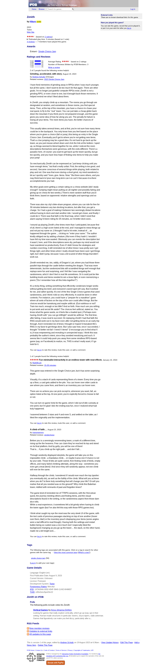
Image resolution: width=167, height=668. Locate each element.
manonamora (38, 432)
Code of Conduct (49, 650)
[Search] (73, 9)
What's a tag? (84, 552)
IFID (32, 589)
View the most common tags (65, 552)
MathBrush (36, 363)
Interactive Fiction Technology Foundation (75, 654)
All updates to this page (40, 634)
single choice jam (38, 558)
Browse (41, 9)
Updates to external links (40, 631)
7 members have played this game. (52, 42)
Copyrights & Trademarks (82, 650)
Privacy (70, 650)
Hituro (33, 21)
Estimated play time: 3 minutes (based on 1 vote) (49, 39)
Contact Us (39, 650)
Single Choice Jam (47, 51)
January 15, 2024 (110, 360)
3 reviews (31, 42)
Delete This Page (45, 645)
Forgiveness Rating (38, 586)
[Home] (83, 3)
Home (34, 9)
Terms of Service (61, 650)
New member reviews (39, 628)
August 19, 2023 (69, 74)
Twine (52, 584)
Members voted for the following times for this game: (52, 39)
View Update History (110, 642)
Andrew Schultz (38, 77)
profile (39, 22)
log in (129, 28)
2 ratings (48, 37)
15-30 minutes (50, 365)
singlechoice (49, 435)
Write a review (54, 67)
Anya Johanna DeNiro (61, 610)
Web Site (30, 32)
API (92, 650)
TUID (32, 592)
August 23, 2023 (54, 430)
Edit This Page (126, 642)
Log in (33, 563)
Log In (132, 9)
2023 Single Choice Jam (54, 79)
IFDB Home (30, 650)
